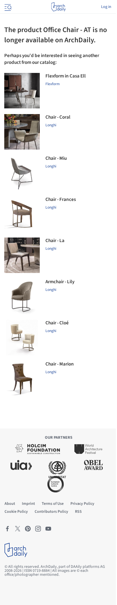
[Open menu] (7, 7)
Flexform (52, 84)
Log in (106, 7)
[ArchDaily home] (58, 6)
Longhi (50, 125)
